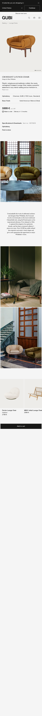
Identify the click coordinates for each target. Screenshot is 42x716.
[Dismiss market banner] (38, 3)
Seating (4, 23)
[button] (34, 17)
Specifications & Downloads (12, 123)
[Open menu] (39, 17)
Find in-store (6, 130)
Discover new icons (21, 13)
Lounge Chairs (13, 23)
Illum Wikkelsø (12, 79)
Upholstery (6, 126)
